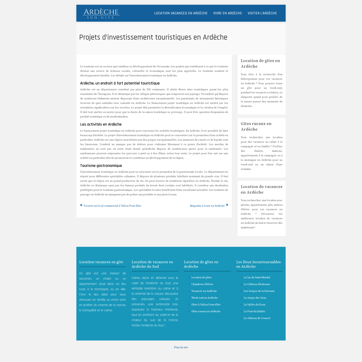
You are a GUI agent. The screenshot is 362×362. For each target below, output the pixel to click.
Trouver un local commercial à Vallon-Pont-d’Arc (112, 206)
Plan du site (181, 347)
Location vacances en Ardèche (181, 13)
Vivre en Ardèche (227, 13)
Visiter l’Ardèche (262, 13)
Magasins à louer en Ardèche (207, 206)
